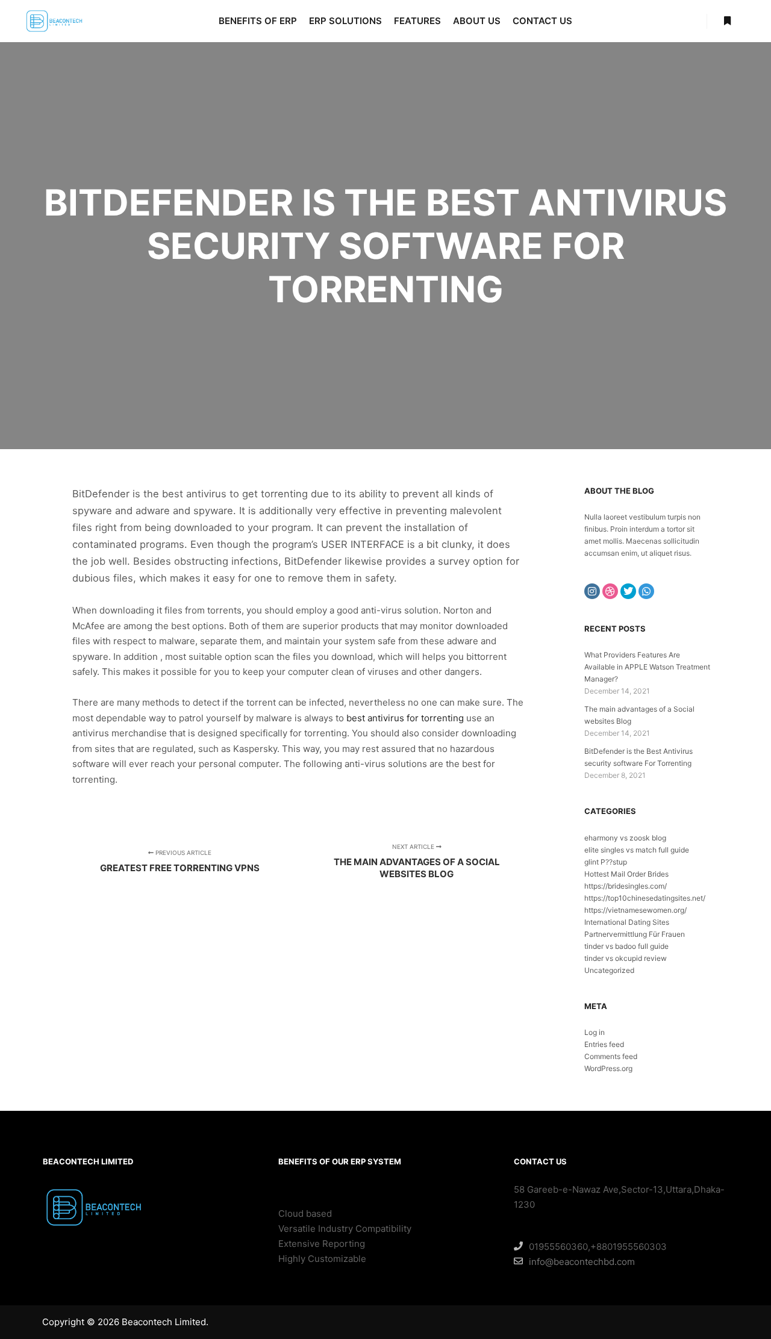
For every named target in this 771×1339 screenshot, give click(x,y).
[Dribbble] (610, 591)
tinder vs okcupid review (625, 958)
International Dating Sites (626, 922)
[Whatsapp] (646, 591)
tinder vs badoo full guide (626, 946)
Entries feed (604, 1044)
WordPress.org (608, 1068)
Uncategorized (609, 970)
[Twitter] (628, 591)
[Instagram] (592, 591)
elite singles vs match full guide (636, 849)
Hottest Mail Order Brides (626, 873)
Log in (594, 1032)
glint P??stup (605, 861)
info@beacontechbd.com (582, 1261)
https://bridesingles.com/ (625, 885)
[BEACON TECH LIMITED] (54, 21)
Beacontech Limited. (165, 1322)
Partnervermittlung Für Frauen (634, 934)
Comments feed (610, 1056)
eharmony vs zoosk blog (625, 837)
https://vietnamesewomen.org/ (635, 910)
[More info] (727, 21)
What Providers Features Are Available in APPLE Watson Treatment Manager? (647, 666)
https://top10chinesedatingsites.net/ (644, 898)
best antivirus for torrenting (405, 718)
